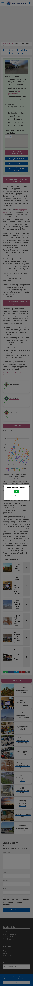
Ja (16, 491)
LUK (16, 496)
